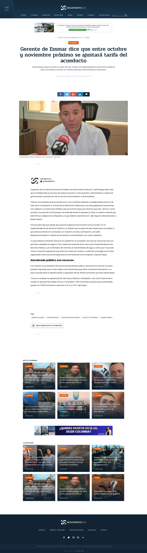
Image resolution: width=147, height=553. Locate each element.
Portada (23, 15)
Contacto (104, 530)
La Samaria (34, 15)
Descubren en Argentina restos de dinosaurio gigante (107, 492)
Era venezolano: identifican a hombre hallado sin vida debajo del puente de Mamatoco (107, 408)
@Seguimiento (49, 181)
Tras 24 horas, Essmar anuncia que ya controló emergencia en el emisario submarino (39, 409)
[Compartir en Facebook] (60, 94)
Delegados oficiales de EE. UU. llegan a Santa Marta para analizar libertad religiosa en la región (73, 408)
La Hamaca (91, 15)
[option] (73, 129)
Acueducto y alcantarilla (90, 317)
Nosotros (42, 530)
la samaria (73, 43)
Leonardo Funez (79, 551)
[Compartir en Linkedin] (80, 94)
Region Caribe (58, 15)
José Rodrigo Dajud (53, 317)
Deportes (80, 15)
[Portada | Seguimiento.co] (73, 7)
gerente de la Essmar (38, 317)
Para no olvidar (104, 15)
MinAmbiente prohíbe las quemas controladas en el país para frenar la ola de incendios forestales (72, 461)
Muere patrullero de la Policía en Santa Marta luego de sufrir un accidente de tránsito (73, 380)
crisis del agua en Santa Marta (70, 317)
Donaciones (92, 530)
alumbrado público (106, 317)
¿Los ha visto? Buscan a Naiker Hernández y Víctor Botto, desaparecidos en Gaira (108, 380)
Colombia (29, 448)
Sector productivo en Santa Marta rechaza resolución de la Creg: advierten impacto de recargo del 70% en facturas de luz (38, 377)
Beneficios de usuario (76, 530)
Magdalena (46, 15)
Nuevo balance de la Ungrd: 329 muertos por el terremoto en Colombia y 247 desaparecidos (107, 461)
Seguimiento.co (45, 179)
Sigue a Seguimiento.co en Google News (49, 325)
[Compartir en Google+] (73, 94)
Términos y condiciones (57, 530)
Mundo (70, 15)
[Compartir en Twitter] (67, 94)
